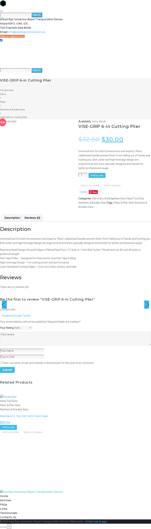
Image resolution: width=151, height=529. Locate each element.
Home (3, 44)
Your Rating (7, 327)
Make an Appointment (12, 36)
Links (3, 57)
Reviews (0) (32, 217)
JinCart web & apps (96, 521)
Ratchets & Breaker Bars (12, 109)
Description (12, 217)
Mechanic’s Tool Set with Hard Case (24, 416)
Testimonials (7, 61)
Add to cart (97, 175)
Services (5, 49)
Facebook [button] (8, 315)
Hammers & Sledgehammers (109, 198)
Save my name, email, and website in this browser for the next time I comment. (48, 362)
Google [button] (18, 315)
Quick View (7, 392)
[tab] (12, 217)
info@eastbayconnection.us (26, 32)
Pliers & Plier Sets (124, 202)
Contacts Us (7, 66)
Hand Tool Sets (135, 198)
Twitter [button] (26, 315)
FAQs (3, 53)
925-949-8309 (21, 27)
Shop (2, 102)
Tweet (83, 191)
